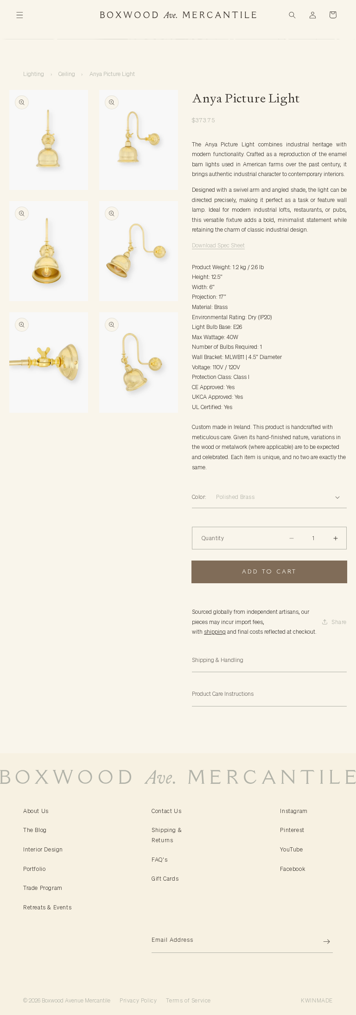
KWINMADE (317, 1000)
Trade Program (43, 887)
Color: (199, 496)
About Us (36, 810)
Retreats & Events (47, 907)
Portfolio (34, 868)
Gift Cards (165, 878)
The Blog (35, 829)
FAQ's (159, 859)
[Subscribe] (322, 941)
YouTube (291, 849)
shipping (215, 631)
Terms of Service (188, 1000)
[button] (19, 15)
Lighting (33, 73)
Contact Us (166, 810)
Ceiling (66, 73)
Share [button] (339, 621)
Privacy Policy (138, 1000)
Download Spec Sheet (218, 245)
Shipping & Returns (167, 835)
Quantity (213, 538)
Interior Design (43, 849)
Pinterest (292, 829)
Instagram (293, 810)
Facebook (292, 868)
